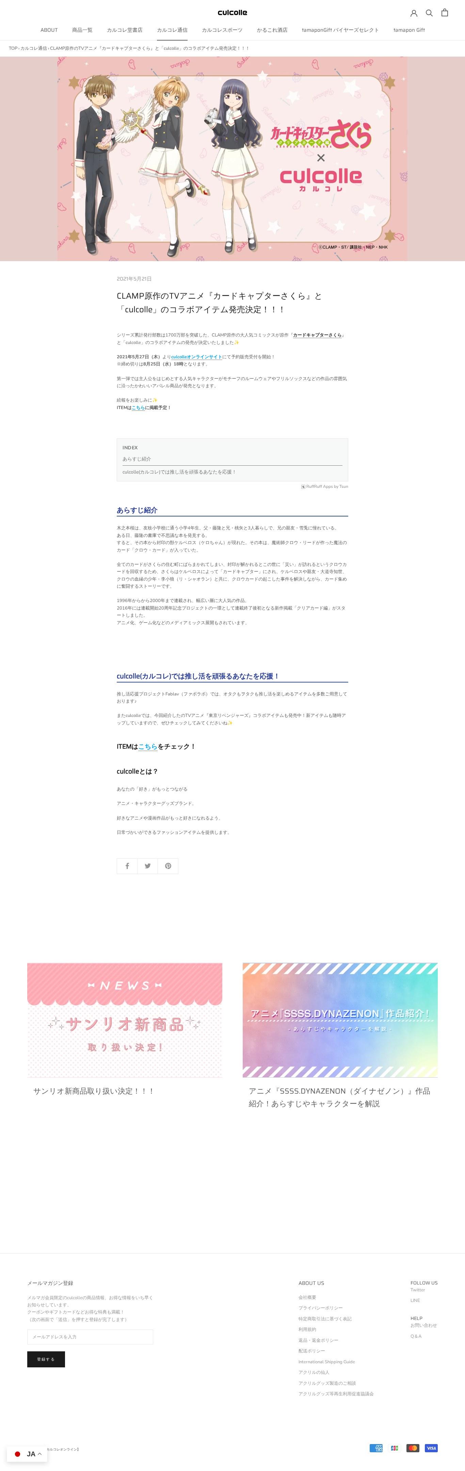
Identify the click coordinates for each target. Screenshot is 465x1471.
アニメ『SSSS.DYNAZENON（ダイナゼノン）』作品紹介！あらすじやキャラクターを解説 (339, 1097)
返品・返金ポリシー (318, 1340)
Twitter (418, 1290)
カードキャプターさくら (317, 335)
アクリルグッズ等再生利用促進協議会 (336, 1394)
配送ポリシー (312, 1351)
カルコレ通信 (172, 30)
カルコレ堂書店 (125, 30)
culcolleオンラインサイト (196, 357)
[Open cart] (445, 12)
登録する (46, 1359)
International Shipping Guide (327, 1362)
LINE (415, 1300)
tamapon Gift (409, 30)
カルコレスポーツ (222, 30)
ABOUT (49, 30)
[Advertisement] (204, 1205)
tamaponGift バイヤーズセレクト (340, 30)
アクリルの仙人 (314, 1372)
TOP (13, 48)
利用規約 (307, 1329)
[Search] (429, 12)
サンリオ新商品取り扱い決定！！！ (94, 1091)
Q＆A (416, 1336)
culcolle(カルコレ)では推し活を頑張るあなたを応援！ (180, 472)
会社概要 (307, 1297)
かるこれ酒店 (272, 30)
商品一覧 (82, 30)
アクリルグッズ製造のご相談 (327, 1383)
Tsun (343, 486)
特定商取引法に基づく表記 (325, 1319)
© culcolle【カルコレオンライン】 (53, 1449)
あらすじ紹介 (137, 459)
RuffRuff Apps (319, 486)
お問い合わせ (424, 1325)
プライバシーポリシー (321, 1308)
